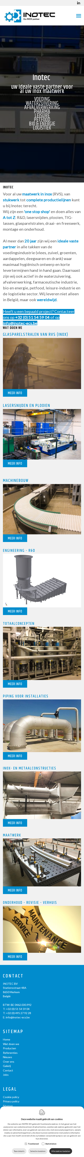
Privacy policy (11, 1101)
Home (6, 1039)
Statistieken (50, 1144)
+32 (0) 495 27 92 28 (18, 1013)
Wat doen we (11, 1044)
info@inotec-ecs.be (18, 1017)
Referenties (10, 1052)
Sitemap (13, 1031)
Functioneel (33, 1144)
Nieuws (7, 1057)
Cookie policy (11, 1097)
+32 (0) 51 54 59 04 (32, 317)
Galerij (7, 1066)
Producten (9, 1048)
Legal (10, 1089)
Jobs (6, 1074)
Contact (13, 976)
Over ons (8, 1061)
